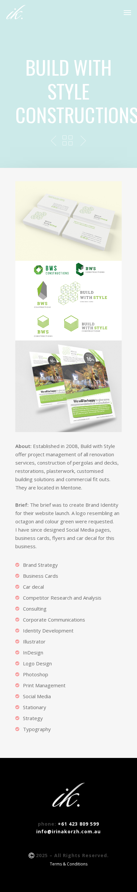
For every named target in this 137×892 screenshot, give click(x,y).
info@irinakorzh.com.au (68, 831)
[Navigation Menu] (127, 12)
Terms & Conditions (68, 864)
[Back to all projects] (67, 141)
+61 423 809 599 (78, 824)
